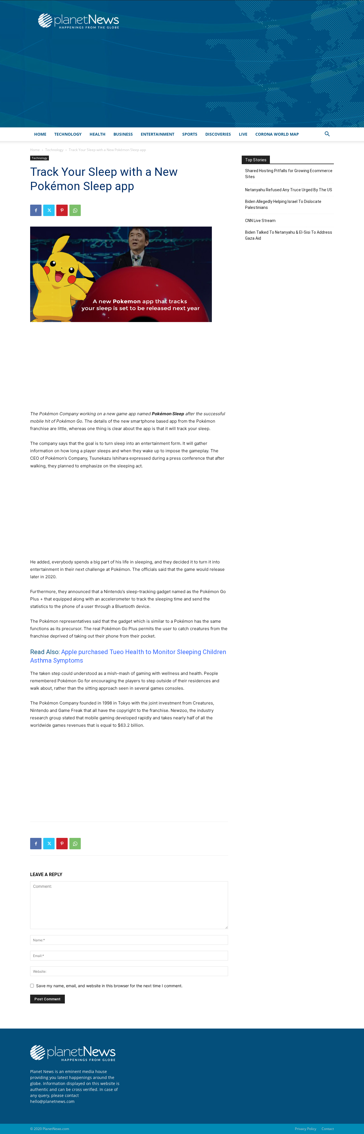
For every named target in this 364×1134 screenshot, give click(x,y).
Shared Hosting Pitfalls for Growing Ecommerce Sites (288, 173)
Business (123, 134)
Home (40, 134)
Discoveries (218, 134)
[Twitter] (49, 210)
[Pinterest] (62, 210)
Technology (68, 134)
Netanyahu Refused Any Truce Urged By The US (288, 190)
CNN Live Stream (260, 220)
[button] (327, 134)
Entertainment (157, 134)
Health (98, 134)
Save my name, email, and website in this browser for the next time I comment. (109, 985)
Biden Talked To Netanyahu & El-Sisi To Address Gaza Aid (288, 235)
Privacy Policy (305, 1128)
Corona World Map (277, 134)
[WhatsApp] (75, 210)
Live (243, 134)
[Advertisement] (182, 85)
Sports (189, 134)
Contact (328, 1128)
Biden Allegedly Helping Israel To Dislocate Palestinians (283, 204)
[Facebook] (36, 210)
